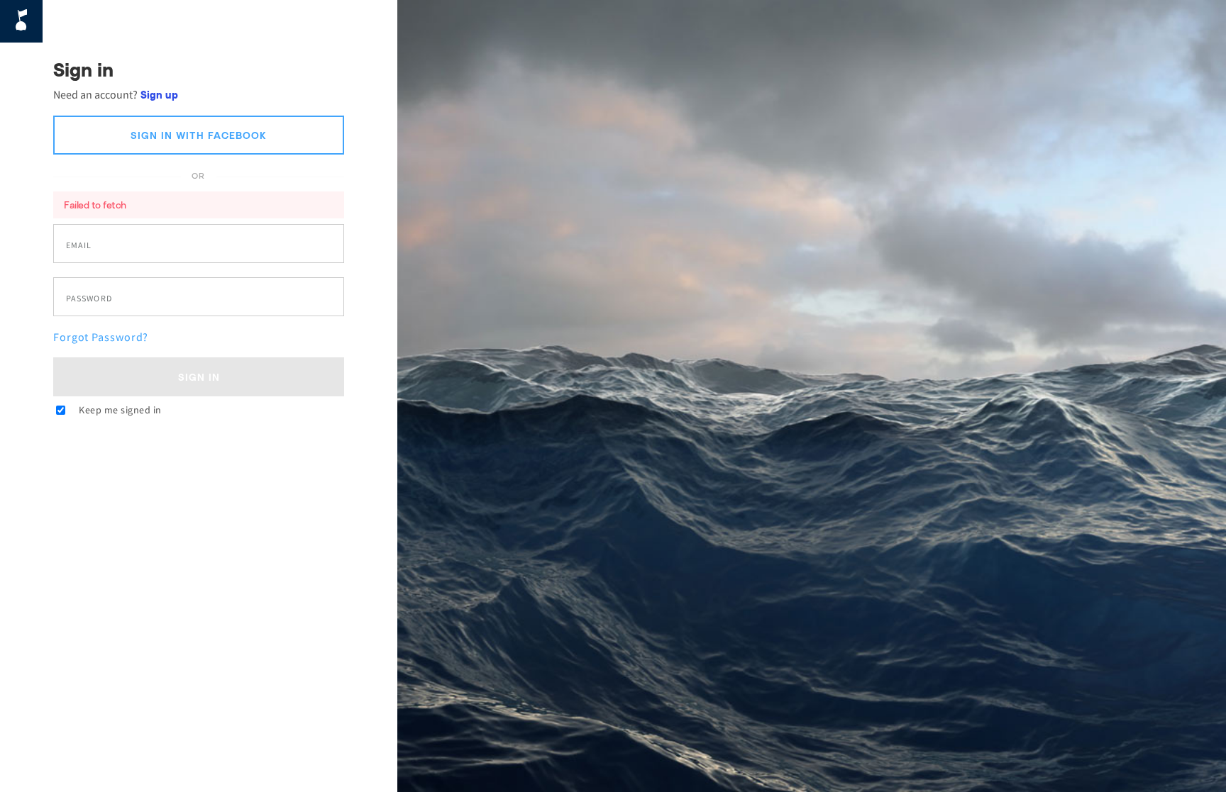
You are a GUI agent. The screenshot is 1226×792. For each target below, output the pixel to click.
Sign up (159, 95)
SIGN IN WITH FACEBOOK (199, 135)
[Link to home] (21, 21)
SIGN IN (199, 377)
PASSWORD (89, 298)
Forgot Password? (100, 336)
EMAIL (79, 245)
